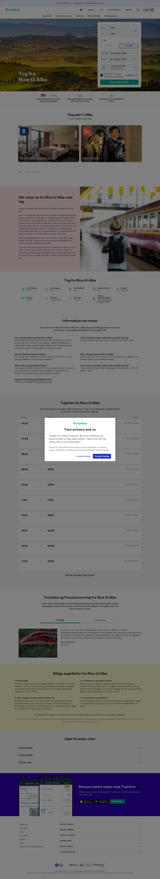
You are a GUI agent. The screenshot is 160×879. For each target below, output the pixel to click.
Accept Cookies (102, 456)
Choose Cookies (83, 456)
